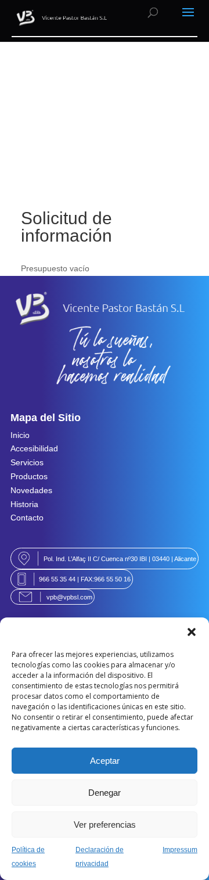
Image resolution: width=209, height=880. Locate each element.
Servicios (27, 462)
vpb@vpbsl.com (69, 597)
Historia (24, 504)
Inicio (20, 435)
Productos (29, 476)
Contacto (27, 517)
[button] (191, 632)
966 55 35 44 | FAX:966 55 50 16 (85, 579)
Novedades (31, 490)
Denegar (104, 793)
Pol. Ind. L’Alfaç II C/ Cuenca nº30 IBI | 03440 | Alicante (120, 558)
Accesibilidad (34, 448)
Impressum (180, 850)
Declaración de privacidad (99, 857)
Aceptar (105, 761)
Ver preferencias (105, 824)
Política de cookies (28, 857)
